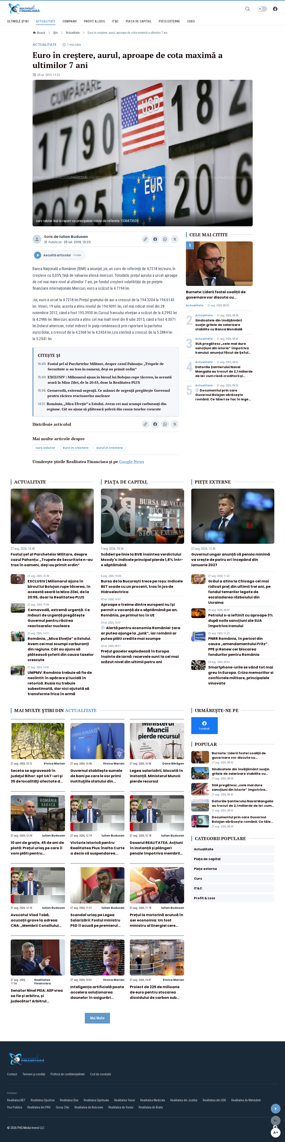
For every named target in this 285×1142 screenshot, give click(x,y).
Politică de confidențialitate (68, 1074)
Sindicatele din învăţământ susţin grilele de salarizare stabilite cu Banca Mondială (218, 324)
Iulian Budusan (73, 236)
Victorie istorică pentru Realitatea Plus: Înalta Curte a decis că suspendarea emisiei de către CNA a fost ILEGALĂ (97, 853)
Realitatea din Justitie (183, 1100)
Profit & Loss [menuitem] (94, 21)
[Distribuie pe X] (175, 239)
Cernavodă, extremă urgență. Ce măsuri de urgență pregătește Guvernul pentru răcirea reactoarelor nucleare (108, 393)
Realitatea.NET (16, 1100)
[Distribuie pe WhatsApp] (165, 239)
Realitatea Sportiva (43, 1100)
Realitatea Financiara (42, 981)
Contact (12, 1074)
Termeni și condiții (33, 1074)
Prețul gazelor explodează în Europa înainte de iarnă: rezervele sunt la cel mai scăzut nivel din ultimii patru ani (140, 656)
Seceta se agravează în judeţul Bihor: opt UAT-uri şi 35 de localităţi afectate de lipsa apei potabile (37, 778)
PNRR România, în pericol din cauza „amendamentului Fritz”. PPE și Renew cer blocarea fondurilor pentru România (238, 646)
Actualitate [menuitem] (45, 21)
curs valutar (45, 448)
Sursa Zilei (62, 1107)
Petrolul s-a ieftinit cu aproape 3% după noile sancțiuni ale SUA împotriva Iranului (240, 620)
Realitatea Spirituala (96, 1100)
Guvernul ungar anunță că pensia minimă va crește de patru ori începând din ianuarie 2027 (230, 560)
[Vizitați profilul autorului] (37, 239)
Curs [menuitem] (191, 21)
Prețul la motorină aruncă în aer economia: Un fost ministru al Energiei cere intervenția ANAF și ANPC (156, 922)
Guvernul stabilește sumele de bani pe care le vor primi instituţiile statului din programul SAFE (96, 778)
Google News (131, 461)
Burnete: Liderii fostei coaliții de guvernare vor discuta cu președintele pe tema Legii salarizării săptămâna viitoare (216, 300)
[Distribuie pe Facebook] (155, 239)
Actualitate (73, 32)
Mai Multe (97, 1018)
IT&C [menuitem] (115, 21)
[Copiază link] (145, 239)
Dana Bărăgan (173, 763)
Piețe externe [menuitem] (169, 21)
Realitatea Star (69, 1100)
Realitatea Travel (124, 1100)
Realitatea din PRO (39, 1107)
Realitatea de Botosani (89, 1107)
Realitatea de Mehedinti (246, 1100)
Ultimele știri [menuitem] (18, 21)
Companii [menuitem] (70, 21)
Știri (55, 32)
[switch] (262, 9)
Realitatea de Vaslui (120, 1107)
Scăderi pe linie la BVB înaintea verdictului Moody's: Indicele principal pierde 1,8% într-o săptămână (142, 560)
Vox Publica (14, 1107)
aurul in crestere (109, 448)
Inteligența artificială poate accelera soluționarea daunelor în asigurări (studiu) (97, 995)
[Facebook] (275, 9)
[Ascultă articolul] (276, 1109)
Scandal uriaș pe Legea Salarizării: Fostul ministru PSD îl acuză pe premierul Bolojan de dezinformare (95, 922)
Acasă (41, 32)
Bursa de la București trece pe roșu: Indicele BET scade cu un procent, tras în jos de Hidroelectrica (142, 586)
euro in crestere (76, 448)
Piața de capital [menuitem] (139, 21)
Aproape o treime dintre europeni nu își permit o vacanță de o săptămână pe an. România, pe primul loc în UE (139, 610)
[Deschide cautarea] (247, 8)
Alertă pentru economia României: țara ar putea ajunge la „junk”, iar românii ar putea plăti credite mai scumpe (140, 633)
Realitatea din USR (214, 1100)
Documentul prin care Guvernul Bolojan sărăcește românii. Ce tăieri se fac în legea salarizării (223, 397)
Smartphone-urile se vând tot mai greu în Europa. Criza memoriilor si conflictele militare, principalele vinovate (240, 675)
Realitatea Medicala (152, 1100)
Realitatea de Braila (151, 1107)
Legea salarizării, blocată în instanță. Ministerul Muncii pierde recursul (156, 776)
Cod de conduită (100, 1074)
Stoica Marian (54, 763)
